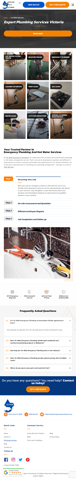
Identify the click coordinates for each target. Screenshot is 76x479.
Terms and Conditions (34, 440)
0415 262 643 (8, 167)
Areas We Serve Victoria (35, 433)
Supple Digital (38, 476)
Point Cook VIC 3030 (15, 414)
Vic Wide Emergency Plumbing (17, 157)
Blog (5, 444)
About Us (7, 437)
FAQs (29, 437)
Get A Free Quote (57, 4)
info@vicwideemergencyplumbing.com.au (58, 414)
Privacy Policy (54, 437)
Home (6, 433)
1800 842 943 (33, 4)
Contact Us (8, 447)
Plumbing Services (10, 440)
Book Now (38, 33)
